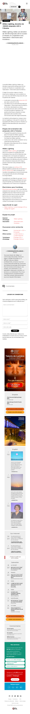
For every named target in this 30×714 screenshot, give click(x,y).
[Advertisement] (15, 66)
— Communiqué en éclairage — (15, 43)
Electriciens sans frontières (10, 189)
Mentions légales (23, 701)
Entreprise (16, 232)
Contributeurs (15, 699)
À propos (9, 699)
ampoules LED (23, 100)
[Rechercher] (19, 7)
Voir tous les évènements (15, 616)
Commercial (17, 230)
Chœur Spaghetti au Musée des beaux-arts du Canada (17, 609)
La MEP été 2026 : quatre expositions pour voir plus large (17, 585)
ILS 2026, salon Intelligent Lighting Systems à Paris (15, 593)
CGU (20, 699)
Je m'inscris (15, 679)
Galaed (24, 178)
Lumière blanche (18, 235)
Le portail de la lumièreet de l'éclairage (13, 3)
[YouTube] (20, 687)
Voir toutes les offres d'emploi (15, 409)
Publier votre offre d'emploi (15, 412)
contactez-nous (17, 262)
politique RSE (18, 167)
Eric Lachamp (9, 632)
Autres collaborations (12, 666)
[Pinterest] (9, 696)
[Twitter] (17, 687)
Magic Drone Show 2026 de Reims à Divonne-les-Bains (16, 576)
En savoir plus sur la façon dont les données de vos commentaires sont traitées (15, 337)
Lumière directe (18, 234)
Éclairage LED (17, 237)
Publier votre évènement (15, 619)
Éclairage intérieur (19, 239)
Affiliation (16, 701)
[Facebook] (9, 687)
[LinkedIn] (13, 687)
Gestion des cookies (15, 703)
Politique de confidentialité (9, 701)
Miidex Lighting (12, 150)
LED (23, 230)
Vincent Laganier (10, 628)
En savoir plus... (15, 471)
